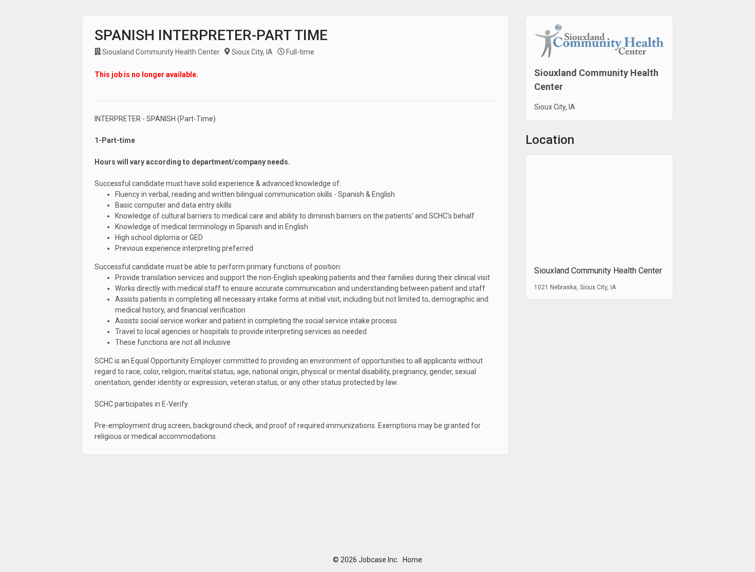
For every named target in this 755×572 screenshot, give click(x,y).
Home (412, 560)
